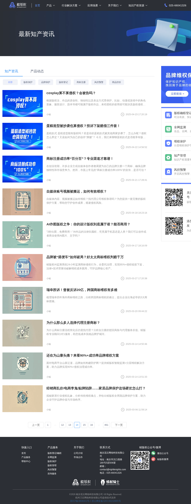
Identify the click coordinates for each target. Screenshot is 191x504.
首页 (37, 5)
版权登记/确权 (55, 453)
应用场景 (92, 5)
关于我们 (113, 5)
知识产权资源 (136, 5)
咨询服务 (52, 473)
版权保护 (52, 461)
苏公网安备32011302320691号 (106, 501)
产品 (49, 5)
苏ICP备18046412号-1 (80, 501)
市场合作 (78, 457)
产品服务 (25, 457)
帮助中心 (25, 461)
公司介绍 (78, 453)
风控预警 (52, 469)
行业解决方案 (69, 5)
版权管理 (52, 465)
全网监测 (52, 457)
